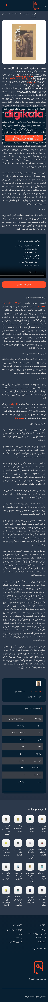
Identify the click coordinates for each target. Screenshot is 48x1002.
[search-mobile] (7, 5)
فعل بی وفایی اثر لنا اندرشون (30, 853)
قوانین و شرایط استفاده (37, 933)
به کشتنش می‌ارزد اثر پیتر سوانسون (18, 901)
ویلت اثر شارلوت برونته (43, 828)
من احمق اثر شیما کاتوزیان (18, 876)
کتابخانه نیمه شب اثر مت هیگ (42, 901)
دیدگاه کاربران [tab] (20, 691)
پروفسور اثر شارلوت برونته (18, 828)
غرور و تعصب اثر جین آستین (6, 830)
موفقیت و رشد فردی (14, 929)
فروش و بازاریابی (15, 942)
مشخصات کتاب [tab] (35, 691)
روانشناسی (18, 938)
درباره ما (43, 929)
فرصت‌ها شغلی (40, 938)
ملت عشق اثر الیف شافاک (42, 852)
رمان (20, 933)
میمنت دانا (19, 418)
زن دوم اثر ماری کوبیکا (42, 876)
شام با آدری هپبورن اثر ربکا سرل (6, 901)
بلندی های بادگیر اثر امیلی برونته (30, 877)
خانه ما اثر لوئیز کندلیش (18, 852)
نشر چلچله (13, 404)
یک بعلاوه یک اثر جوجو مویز (6, 852)
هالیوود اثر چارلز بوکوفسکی (6, 876)
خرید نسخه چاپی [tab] (34, 696)
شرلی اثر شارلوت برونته (31, 828)
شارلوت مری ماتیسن (18, 78)
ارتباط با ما (42, 942)
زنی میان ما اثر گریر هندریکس (30, 900)
